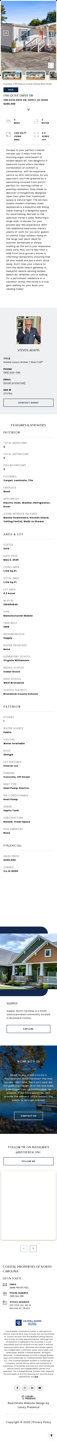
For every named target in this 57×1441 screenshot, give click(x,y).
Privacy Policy (42, 1422)
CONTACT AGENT (28, 402)
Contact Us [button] (28, 1116)
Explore (28, 1029)
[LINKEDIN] (32, 1388)
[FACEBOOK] (17, 1388)
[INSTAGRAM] (25, 1388)
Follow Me (28, 1161)
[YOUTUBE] (39, 1388)
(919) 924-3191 (11, 372)
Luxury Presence (28, 1407)
